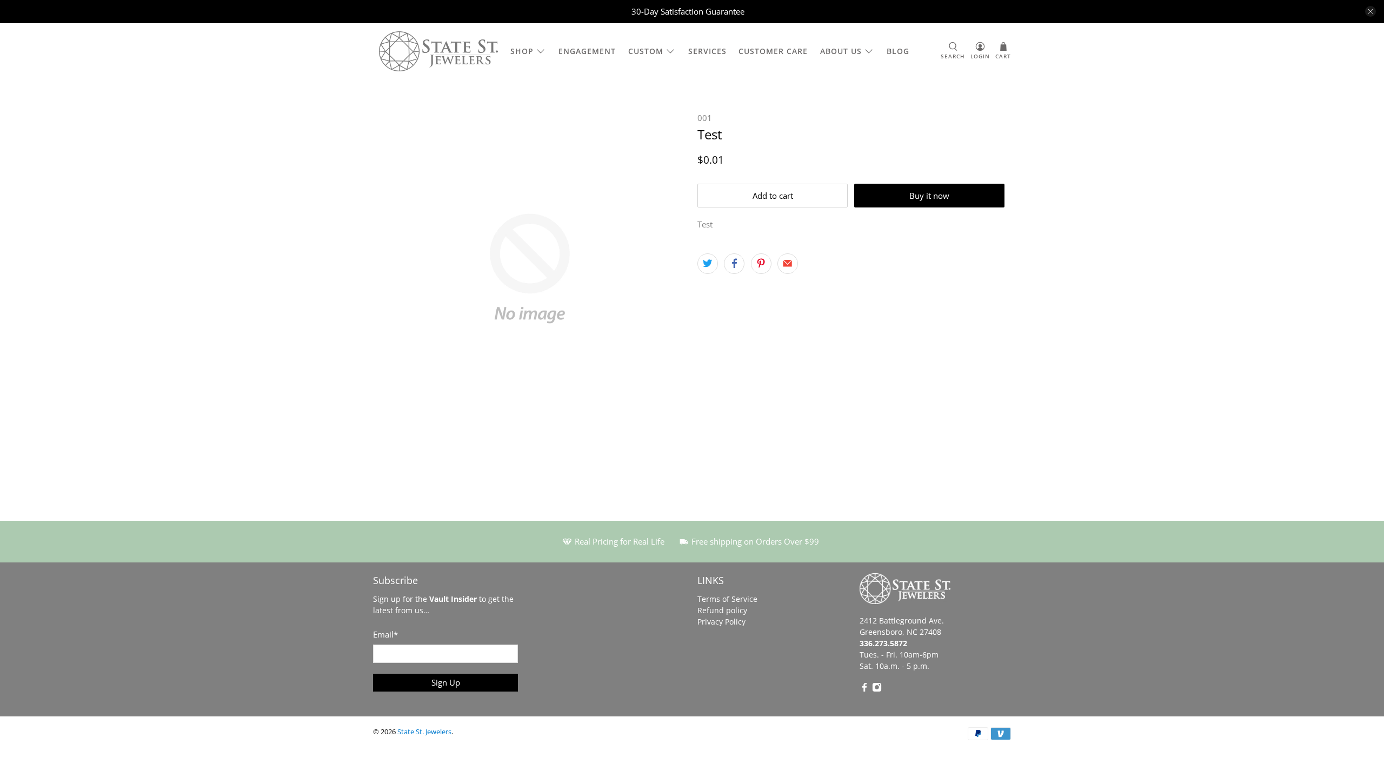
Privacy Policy (721, 621)
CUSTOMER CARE (773, 51)
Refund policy (722, 610)
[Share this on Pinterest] (761, 263)
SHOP (522, 51)
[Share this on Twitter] (707, 263)
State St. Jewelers (424, 731)
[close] (1370, 11)
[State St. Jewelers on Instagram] (877, 689)
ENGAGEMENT (587, 51)
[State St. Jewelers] (438, 51)
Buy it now (929, 195)
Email (385, 634)
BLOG (898, 51)
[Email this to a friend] (787, 263)
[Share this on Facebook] (734, 263)
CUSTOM (645, 51)
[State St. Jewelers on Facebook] (864, 689)
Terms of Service (727, 599)
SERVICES (707, 51)
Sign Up (445, 682)
